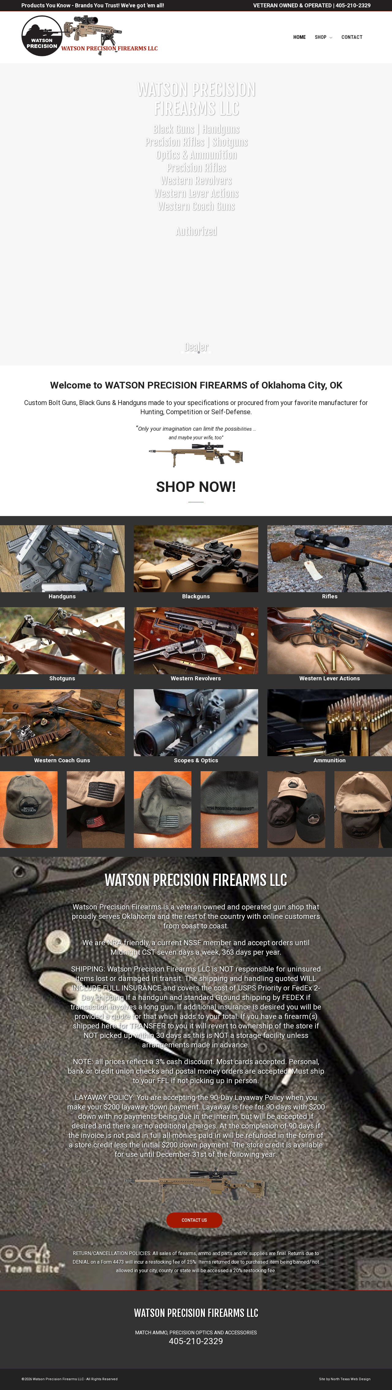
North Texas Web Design (351, 1379)
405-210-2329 (353, 5)
